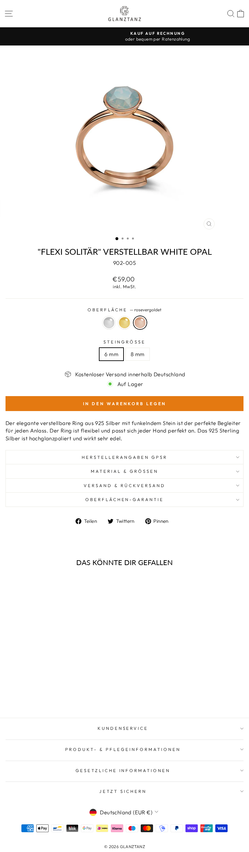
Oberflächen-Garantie (124, 499)
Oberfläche (125, 309)
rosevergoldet (140, 322)
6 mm (111, 354)
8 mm (138, 354)
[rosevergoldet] (58, 695)
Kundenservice (123, 728)
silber (108, 322)
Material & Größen (124, 471)
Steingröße (124, 341)
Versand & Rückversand (124, 485)
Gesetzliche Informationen (123, 770)
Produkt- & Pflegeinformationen (122, 749)
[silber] (44, 695)
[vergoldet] (51, 695)
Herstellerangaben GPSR (124, 457)
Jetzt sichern (123, 791)
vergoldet (124, 322)
